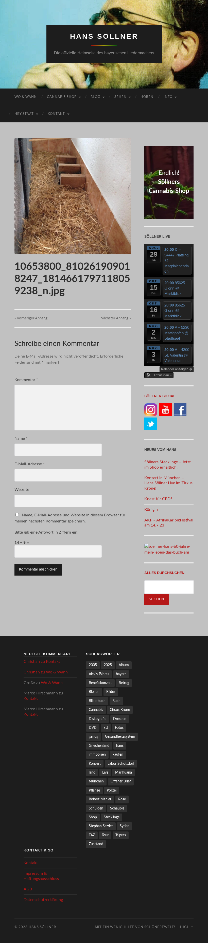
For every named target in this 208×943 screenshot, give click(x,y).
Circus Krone (120, 710)
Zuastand (96, 844)
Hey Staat (24, 114)
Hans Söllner (104, 36)
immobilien (97, 754)
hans (120, 746)
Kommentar (26, 380)
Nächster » (115, 318)
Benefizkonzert (100, 683)
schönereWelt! (159, 927)
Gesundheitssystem (120, 736)
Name (21, 438)
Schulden (96, 808)
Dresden (119, 719)
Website (21, 490)
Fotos (119, 728)
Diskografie (97, 719)
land (92, 772)
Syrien (124, 826)
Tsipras (120, 835)
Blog (95, 97)
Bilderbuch (97, 701)
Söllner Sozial (160, 396)
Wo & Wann (25, 97)
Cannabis (96, 710)
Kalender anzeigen (175, 369)
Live (105, 772)
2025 (108, 665)
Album (124, 665)
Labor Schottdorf (121, 763)
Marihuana (123, 772)
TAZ (92, 835)
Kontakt (56, 114)
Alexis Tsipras (99, 674)
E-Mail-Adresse (29, 464)
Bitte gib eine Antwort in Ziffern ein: (46, 532)
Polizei (111, 790)
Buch (116, 701)
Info (168, 97)
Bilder (110, 692)
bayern (121, 674)
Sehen (120, 97)
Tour (105, 835)
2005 (93, 665)
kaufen (118, 754)
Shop (93, 817)
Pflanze (94, 790)
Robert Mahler (100, 799)
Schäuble (117, 808)
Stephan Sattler (101, 826)
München (96, 781)
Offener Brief (121, 781)
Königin (151, 510)
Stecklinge (111, 817)
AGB (28, 889)
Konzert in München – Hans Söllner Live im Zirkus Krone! (168, 483)
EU (105, 728)
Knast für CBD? (158, 499)
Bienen (94, 692)
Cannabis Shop (62, 97)
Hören (147, 97)
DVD (93, 728)
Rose (122, 799)
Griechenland (99, 746)
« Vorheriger (30, 318)
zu (42, 662)
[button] (159, 375)
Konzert (95, 763)
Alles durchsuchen (164, 573)
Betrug (124, 683)
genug (93, 736)
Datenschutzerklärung (43, 900)
